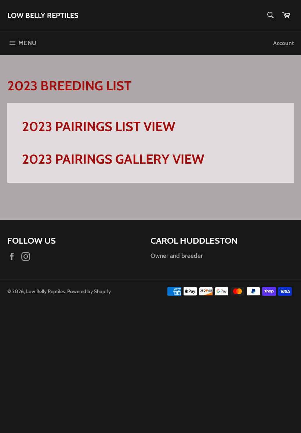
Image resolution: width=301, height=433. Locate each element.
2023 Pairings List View (98, 126)
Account (283, 43)
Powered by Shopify (89, 291)
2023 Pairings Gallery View (113, 159)
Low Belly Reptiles (43, 15)
